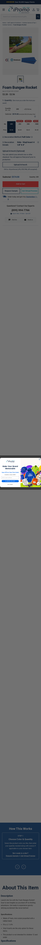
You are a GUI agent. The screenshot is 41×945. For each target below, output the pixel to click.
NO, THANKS (10, 484)
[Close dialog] (39, 459)
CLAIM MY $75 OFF (10, 481)
